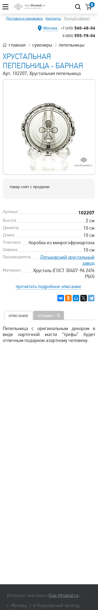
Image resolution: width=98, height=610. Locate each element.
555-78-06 (79, 35)
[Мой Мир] (76, 298)
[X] (83, 298)
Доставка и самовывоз (24, 18)
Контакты (53, 18)
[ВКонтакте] (60, 298)
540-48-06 (78, 28)
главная (17, 45)
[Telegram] (91, 298)
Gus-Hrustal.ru (63, 595)
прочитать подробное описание (48, 286)
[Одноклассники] (68, 298)
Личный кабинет (77, 18)
